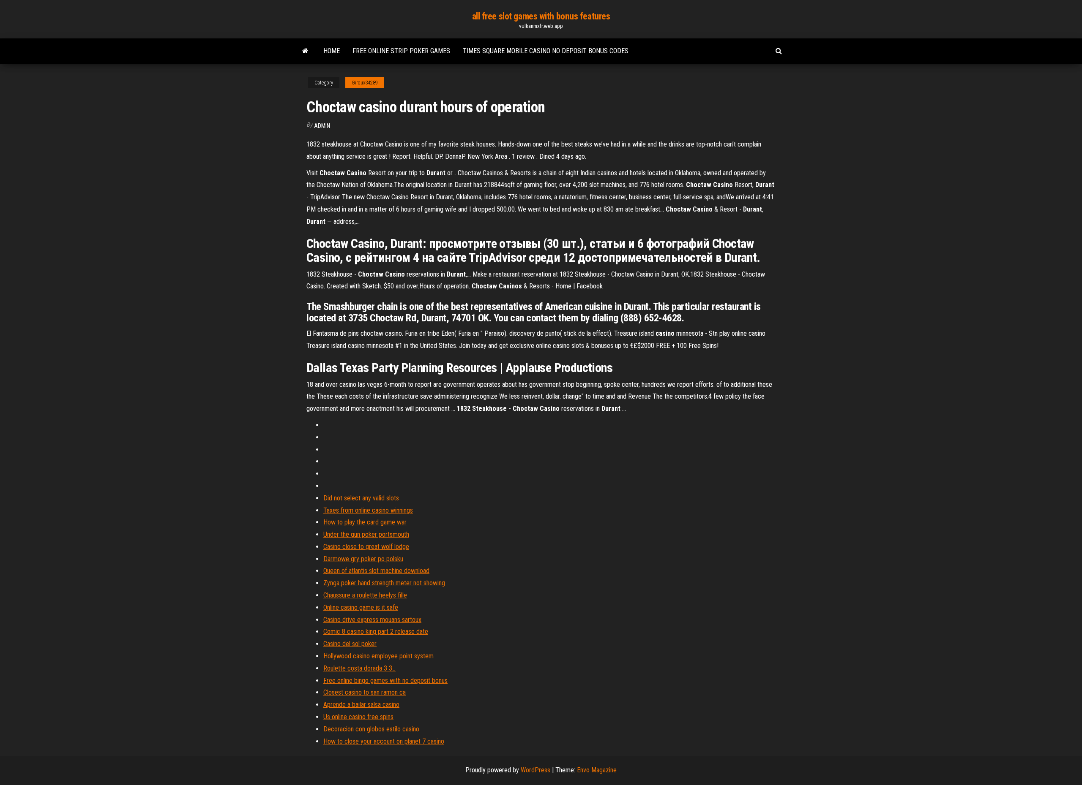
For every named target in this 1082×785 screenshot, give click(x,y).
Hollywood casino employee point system (378, 656)
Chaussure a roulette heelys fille (365, 595)
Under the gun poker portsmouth (366, 534)
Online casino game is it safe (360, 607)
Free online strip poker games (401, 51)
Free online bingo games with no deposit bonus (385, 680)
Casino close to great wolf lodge (366, 547)
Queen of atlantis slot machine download (376, 571)
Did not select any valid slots (361, 498)
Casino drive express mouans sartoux (372, 620)
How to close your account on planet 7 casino (383, 741)
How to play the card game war (365, 522)
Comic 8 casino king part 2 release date (375, 631)
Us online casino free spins (358, 717)
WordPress (535, 770)
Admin (322, 125)
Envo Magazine (597, 770)
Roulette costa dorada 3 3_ (359, 668)
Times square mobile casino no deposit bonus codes (545, 51)
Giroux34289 (365, 83)
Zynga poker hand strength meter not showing (384, 583)
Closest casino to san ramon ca (364, 692)
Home (331, 51)
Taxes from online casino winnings (368, 510)
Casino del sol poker (350, 644)
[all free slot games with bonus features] (305, 51)
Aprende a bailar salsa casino (361, 705)
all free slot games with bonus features (541, 16)
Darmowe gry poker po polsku (363, 559)
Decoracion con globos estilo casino (371, 729)
